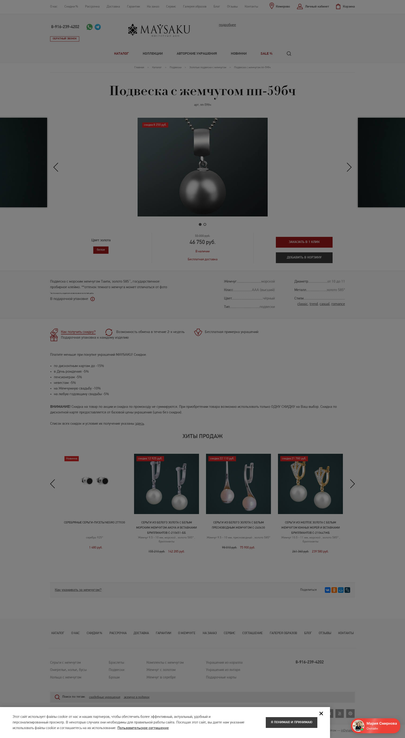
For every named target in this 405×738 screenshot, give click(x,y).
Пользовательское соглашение (143, 728)
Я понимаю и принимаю (291, 722)
